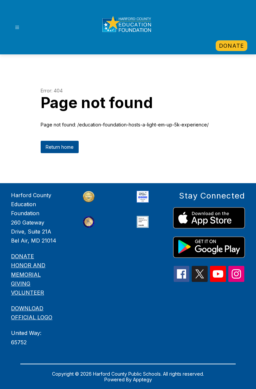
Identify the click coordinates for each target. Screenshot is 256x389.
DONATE (22, 256)
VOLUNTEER (27, 292)
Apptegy (142, 379)
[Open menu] (17, 27)
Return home (60, 147)
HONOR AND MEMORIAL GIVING (28, 274)
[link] (231, 45)
